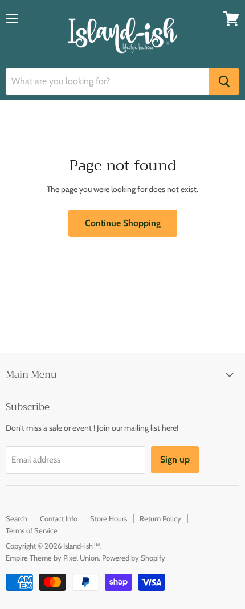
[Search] (224, 81)
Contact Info (58, 518)
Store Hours (108, 518)
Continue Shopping (123, 223)
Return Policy (160, 518)
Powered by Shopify (133, 557)
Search (16, 518)
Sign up (175, 459)
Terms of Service (32, 530)
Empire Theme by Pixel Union (52, 557)
